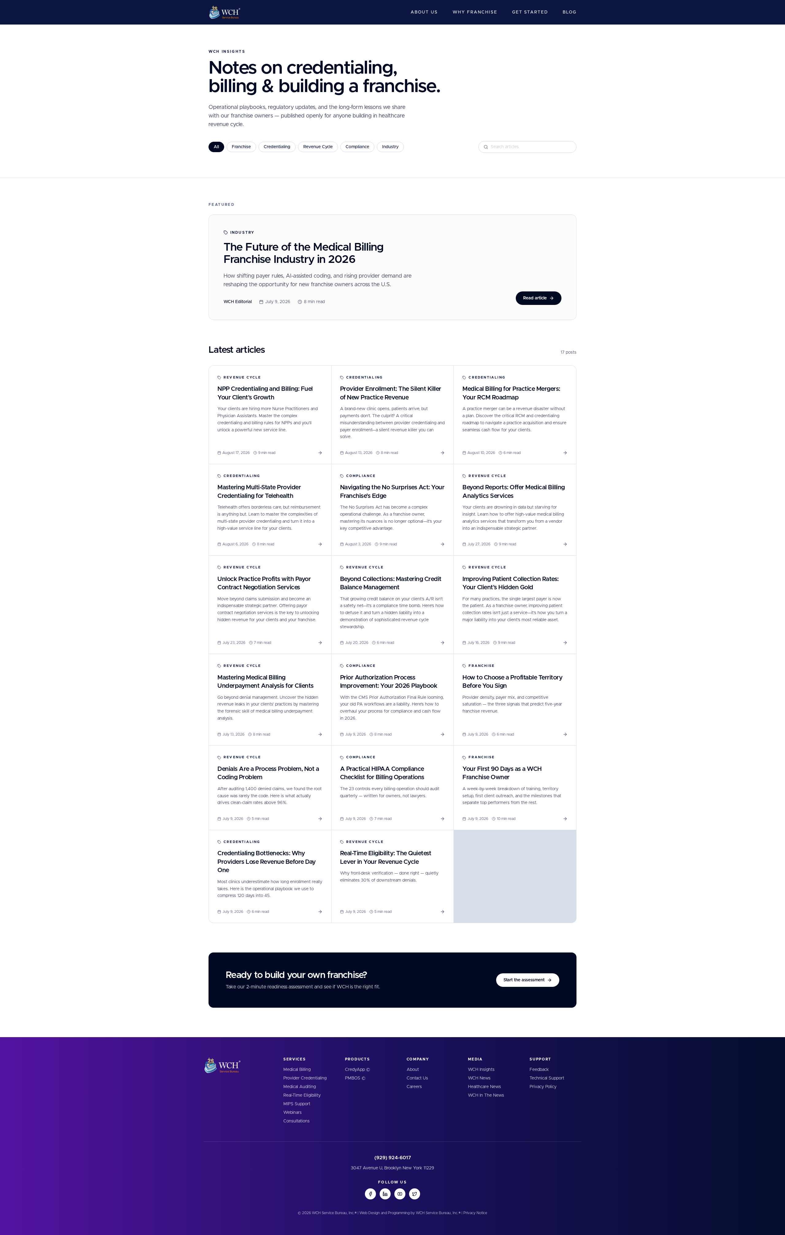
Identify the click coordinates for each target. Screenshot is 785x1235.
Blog (569, 12)
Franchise (241, 147)
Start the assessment (524, 980)
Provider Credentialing (305, 1078)
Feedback (539, 1070)
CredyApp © (357, 1070)
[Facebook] (370, 1193)
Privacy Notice (475, 1213)
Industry (390, 147)
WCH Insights (481, 1070)
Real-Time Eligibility (302, 1095)
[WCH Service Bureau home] (224, 12)
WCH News (479, 1078)
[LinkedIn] (385, 1193)
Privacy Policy (543, 1087)
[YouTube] (399, 1193)
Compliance (357, 147)
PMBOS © (355, 1078)
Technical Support (547, 1078)
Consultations (296, 1121)
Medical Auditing (299, 1087)
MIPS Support (296, 1104)
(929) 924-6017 (392, 1157)
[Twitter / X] (414, 1193)
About (413, 1070)
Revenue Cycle (318, 147)
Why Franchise (475, 12)
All (216, 147)
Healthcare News (484, 1087)
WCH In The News (486, 1095)
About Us (424, 12)
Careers (414, 1087)
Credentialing (277, 147)
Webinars (292, 1112)
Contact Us (417, 1078)
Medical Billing (297, 1070)
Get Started (530, 12)
